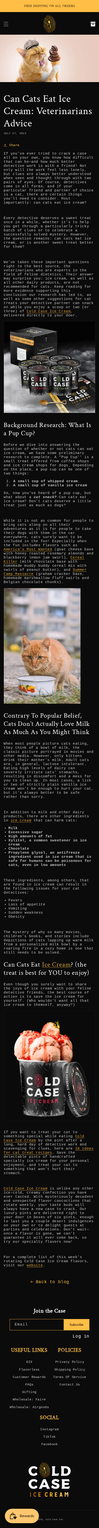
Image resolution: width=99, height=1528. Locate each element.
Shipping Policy (69, 1370)
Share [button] (14, 145)
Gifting (29, 1392)
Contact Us (69, 1384)
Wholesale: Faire (29, 1399)
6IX (29, 1362)
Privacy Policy (69, 1362)
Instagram (49, 1429)
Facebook (49, 1444)
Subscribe (76, 1324)
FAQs (29, 1384)
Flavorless (29, 1370)
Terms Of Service (69, 1377)
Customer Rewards (29, 1377)
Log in (81, 1336)
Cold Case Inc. (55, 1519)
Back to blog (52, 1282)
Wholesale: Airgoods (29, 1407)
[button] (6, 24)
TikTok (49, 1437)
